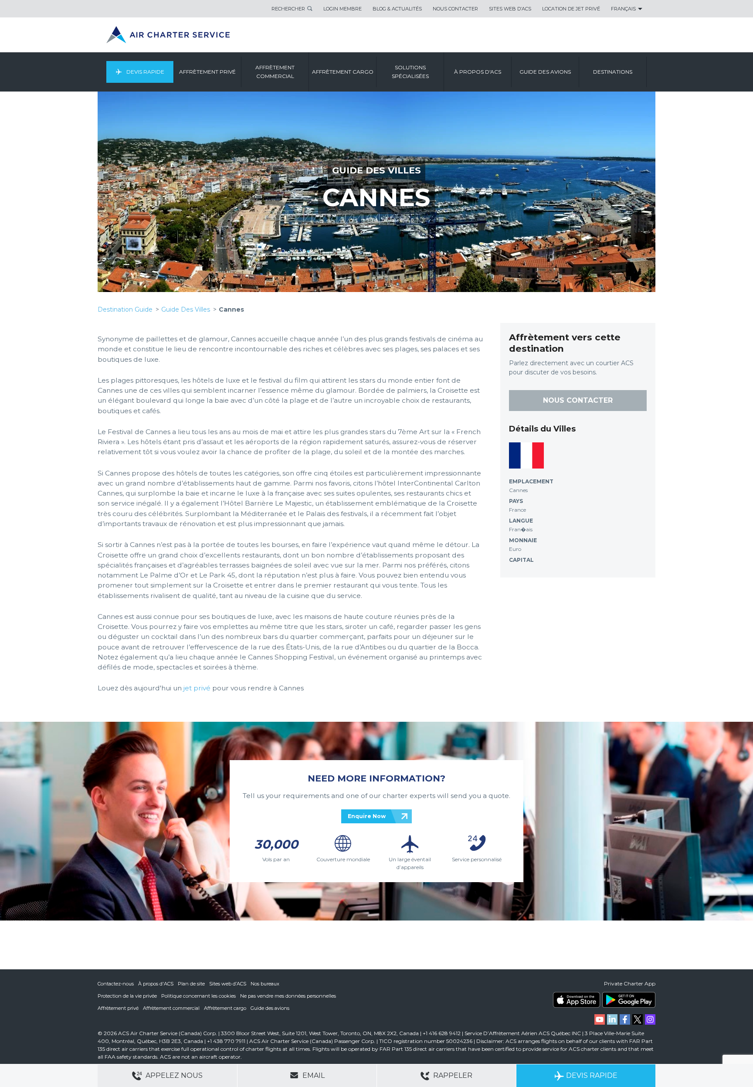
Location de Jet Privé (571, 9)
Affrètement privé (118, 1008)
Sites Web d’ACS (510, 9)
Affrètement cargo (225, 1008)
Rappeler (451, 1075)
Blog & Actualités (397, 9)
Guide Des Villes (376, 170)
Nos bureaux (265, 984)
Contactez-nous (116, 984)
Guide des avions (270, 1008)
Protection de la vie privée (127, 996)
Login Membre (342, 9)
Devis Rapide (144, 71)
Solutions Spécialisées (410, 71)
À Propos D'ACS (477, 71)
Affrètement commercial (171, 1008)
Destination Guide (125, 309)
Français (623, 9)
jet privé (196, 688)
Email (313, 1075)
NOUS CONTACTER (578, 400)
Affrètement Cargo (342, 71)
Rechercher (288, 9)
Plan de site (191, 984)
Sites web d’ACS (227, 984)
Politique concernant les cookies (198, 996)
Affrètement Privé (207, 71)
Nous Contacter (455, 9)
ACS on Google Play (628, 1000)
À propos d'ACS (155, 984)
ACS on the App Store (576, 1000)
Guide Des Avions (545, 71)
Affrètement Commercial (275, 71)
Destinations (612, 71)
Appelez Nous (173, 1075)
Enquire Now (367, 816)
